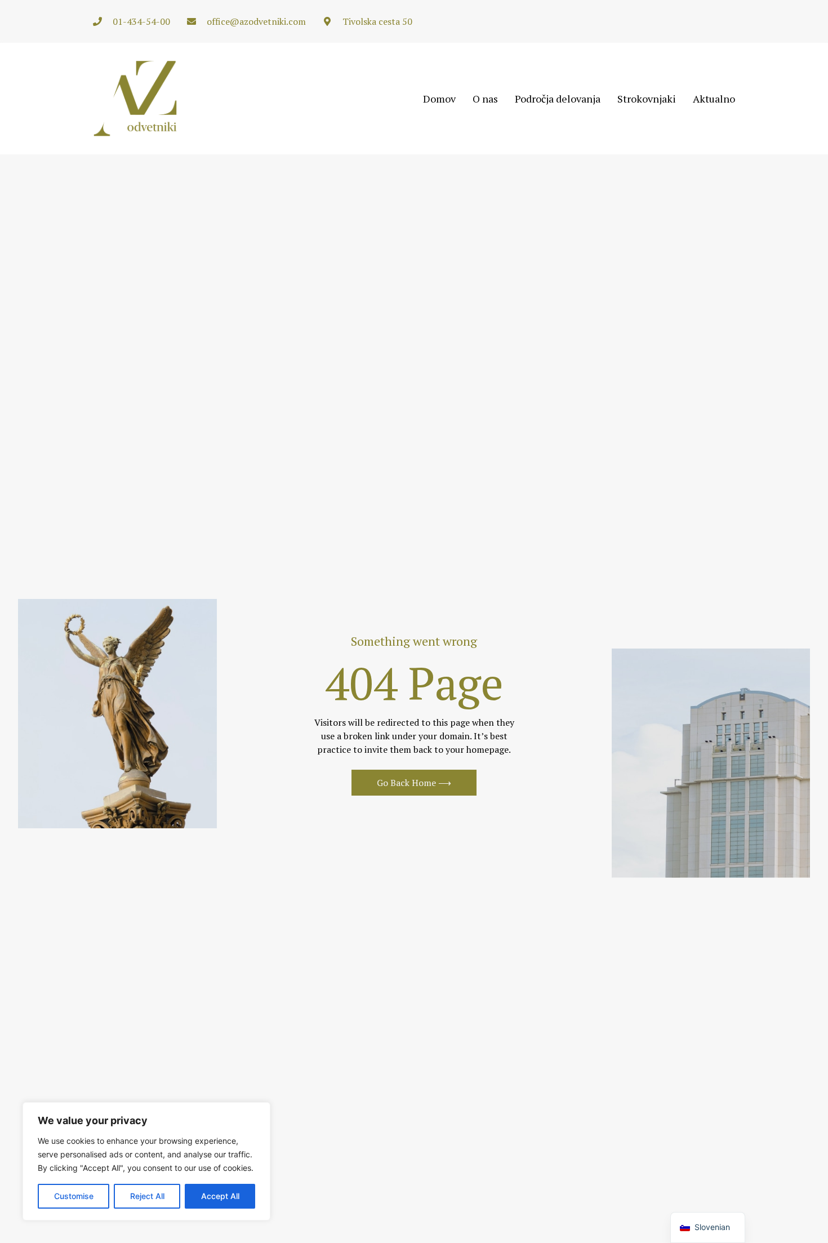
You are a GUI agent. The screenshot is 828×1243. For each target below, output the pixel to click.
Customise (74, 1196)
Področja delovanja (557, 98)
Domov (439, 98)
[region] (146, 1161)
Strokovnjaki (646, 98)
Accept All (220, 1196)
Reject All (147, 1196)
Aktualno (714, 98)
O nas (485, 98)
